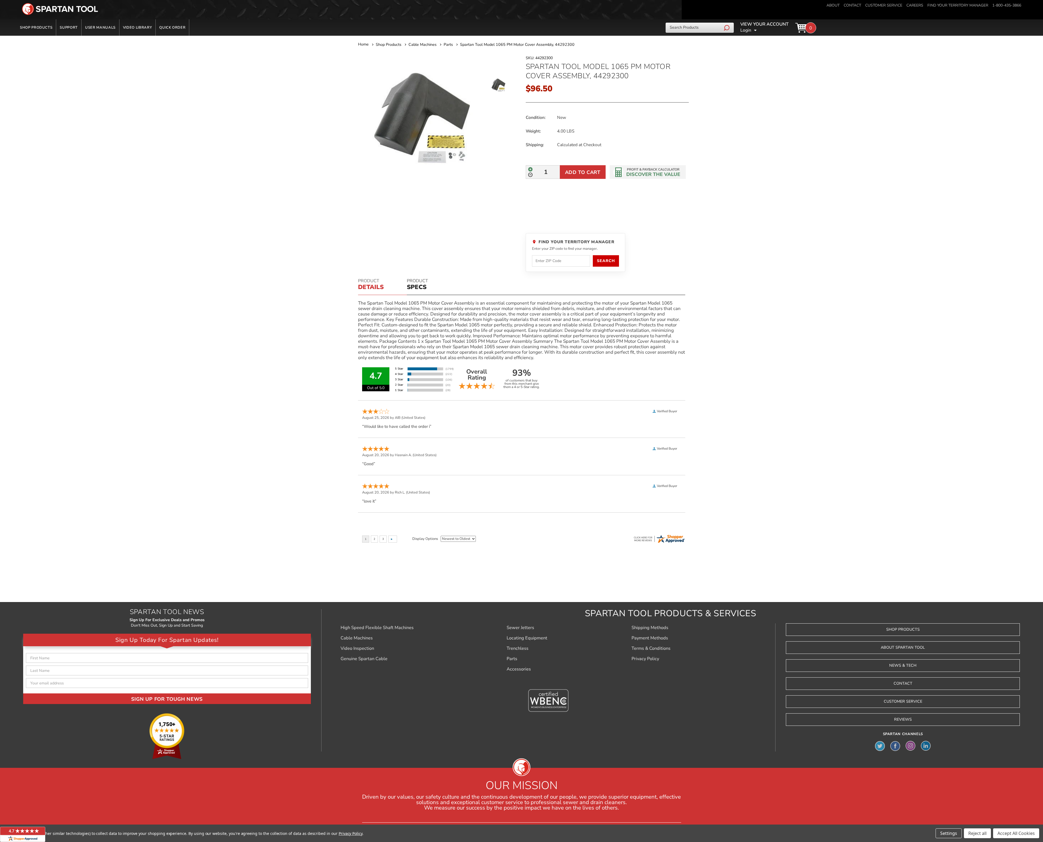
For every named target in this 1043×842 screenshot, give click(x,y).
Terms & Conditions (651, 648)
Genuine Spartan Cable (364, 658)
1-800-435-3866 (1006, 5)
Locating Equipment (527, 638)
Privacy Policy (645, 658)
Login (745, 30)
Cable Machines (357, 638)
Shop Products (36, 27)
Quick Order (172, 27)
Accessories (519, 669)
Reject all (977, 833)
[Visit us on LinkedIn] (926, 746)
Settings (948, 833)
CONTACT (852, 5)
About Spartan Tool (903, 647)
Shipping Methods (650, 627)
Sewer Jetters (520, 627)
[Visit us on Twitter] (880, 746)
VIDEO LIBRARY (137, 27)
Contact (903, 683)
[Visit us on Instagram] (910, 746)
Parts (512, 658)
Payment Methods (650, 638)
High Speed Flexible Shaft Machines (377, 627)
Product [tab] (371, 284)
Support (69, 27)
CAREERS (914, 5)
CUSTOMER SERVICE (883, 5)
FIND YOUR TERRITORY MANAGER (957, 5)
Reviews (903, 719)
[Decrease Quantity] (530, 175)
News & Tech (902, 665)
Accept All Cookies (1016, 833)
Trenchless (517, 648)
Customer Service (903, 701)
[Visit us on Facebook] (895, 746)
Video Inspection (357, 648)
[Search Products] (727, 27)
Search (606, 260)
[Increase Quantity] (530, 169)
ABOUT (833, 5)
